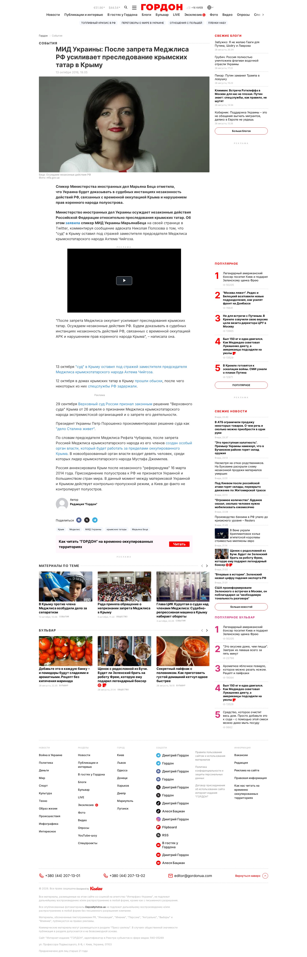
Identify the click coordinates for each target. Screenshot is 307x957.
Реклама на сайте (246, 770)
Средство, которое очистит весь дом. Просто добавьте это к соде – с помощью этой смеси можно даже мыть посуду (245, 717)
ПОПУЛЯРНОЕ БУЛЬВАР (235, 617)
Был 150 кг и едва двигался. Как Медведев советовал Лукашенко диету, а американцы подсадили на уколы (243, 346)
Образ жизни (48, 808)
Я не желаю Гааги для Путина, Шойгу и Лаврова (237, 43)
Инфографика (48, 823)
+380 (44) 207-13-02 (127, 876)
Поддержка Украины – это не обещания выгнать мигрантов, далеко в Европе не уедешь (241, 116)
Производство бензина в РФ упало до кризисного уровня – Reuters (241, 518)
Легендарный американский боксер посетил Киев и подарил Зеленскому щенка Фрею (245, 276)
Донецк (122, 778)
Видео (227, 15)
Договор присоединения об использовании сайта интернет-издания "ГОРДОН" (210, 791)
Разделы (83, 747)
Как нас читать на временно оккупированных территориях (246, 792)
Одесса (122, 770)
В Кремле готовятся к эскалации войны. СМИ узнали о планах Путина (245, 369)
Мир (42, 778)
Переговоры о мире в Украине (143, 22)
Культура (45, 793)
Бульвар (162, 15)
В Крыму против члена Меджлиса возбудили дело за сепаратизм (63, 608)
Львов (121, 762)
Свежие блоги (228, 35)
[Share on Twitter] (87, 520)
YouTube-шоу (87, 835)
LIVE (176, 15)
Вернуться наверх (247, 875)
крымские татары (117, 529)
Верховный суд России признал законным (115, 404)
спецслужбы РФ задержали (112, 386)
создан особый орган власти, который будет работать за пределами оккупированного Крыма (124, 448)
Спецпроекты (87, 843)
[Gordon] (161, 8)
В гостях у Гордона (122, 15)
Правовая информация (250, 778)
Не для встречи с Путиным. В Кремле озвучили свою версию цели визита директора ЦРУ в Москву (245, 321)
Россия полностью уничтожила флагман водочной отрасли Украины (236, 60)
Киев (120, 755)
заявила (72, 223)
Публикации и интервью (83, 15)
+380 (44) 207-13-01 (62, 876)
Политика (46, 762)
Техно (43, 801)
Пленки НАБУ (217, 22)
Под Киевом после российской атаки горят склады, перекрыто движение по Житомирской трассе (240, 486)
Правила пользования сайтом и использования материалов (210, 756)
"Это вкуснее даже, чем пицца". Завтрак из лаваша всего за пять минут (245, 650)
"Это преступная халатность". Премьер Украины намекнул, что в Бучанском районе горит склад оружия (239, 448)
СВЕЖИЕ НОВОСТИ (231, 411)
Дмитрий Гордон (175, 755)
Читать (179, 544)
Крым (61, 529)
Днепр (121, 793)
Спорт (43, 785)
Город (121, 747)
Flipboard (169, 827)
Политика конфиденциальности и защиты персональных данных (209, 772)
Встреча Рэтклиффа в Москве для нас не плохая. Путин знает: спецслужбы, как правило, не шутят (241, 96)
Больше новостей (241, 606)
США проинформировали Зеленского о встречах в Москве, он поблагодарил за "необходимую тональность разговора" (241, 593)
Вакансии (241, 755)
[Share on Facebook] (79, 520)
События (57, 35)
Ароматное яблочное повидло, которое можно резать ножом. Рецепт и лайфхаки (244, 669)
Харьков (123, 785)
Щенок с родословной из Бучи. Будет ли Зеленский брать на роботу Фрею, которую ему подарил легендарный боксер (122, 675)
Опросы (243, 15)
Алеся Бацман (173, 811)
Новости (53, 15)
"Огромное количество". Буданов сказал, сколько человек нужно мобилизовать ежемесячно (238, 503)
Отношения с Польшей (186, 22)
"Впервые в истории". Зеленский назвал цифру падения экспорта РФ (241, 576)
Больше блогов (241, 130)
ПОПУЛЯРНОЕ (226, 263)
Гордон (43, 35)
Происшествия (49, 816)
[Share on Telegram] (95, 520)
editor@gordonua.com (193, 876)
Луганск (122, 808)
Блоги (146, 15)
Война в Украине (50, 755)
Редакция (241, 762)
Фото (214, 15)
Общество (121, 617)
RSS (165, 835)
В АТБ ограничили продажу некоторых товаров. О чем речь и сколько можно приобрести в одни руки (240, 427)
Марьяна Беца (140, 529)
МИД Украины (93, 529)
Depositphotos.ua (95, 906)
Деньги (44, 770)
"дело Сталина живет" (75, 429)
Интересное (47, 831)
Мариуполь (125, 801)
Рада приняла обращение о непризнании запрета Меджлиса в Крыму (124, 608)
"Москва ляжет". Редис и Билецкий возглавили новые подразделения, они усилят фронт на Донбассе (243, 298)
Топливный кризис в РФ (98, 22)
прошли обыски (148, 381)
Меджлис (74, 529)
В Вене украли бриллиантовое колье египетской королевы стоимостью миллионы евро (237, 535)
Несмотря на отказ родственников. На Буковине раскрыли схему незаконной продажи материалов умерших (239, 468)
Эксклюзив (193, 15)
